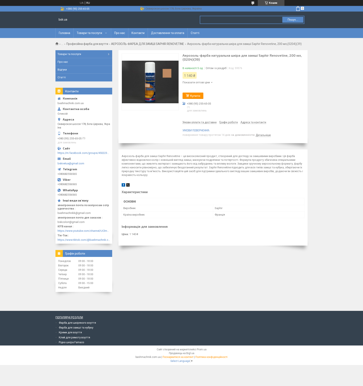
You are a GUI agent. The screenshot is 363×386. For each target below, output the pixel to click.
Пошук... (293, 19)
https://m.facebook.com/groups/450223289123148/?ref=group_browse (84, 152)
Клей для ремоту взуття (74, 337)
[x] (128, 185)
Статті (195, 33)
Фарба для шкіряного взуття (77, 322)
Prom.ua (201, 349)
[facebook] (123, 185)
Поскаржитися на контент (178, 357)
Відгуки (62, 69)
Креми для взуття (70, 332)
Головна (64, 33)
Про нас (119, 33)
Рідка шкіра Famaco (71, 342)
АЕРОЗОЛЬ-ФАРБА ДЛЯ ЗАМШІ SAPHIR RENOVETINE (147, 44)
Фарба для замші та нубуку (76, 327)
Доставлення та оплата (167, 33)
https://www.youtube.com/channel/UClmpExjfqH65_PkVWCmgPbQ (84, 230)
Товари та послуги (89, 33)
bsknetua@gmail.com (71, 163)
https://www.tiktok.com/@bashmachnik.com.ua (84, 239)
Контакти (138, 33)
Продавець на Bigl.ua (181, 353)
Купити (195, 95)
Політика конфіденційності (211, 357)
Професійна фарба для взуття (87, 44)
